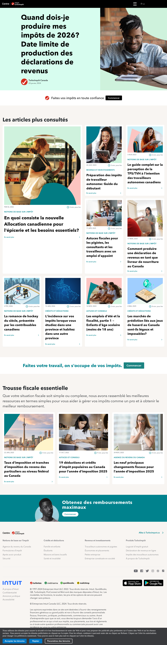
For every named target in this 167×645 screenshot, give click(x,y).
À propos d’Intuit (11, 589)
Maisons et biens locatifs (55, 554)
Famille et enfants (52, 546)
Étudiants (48, 550)
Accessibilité (8, 599)
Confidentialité (10, 592)
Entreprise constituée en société (100, 558)
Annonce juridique (11, 596)
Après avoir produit (12, 554)
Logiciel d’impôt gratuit (137, 546)
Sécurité (6, 558)
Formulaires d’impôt (12, 550)
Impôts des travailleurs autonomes (142, 554)
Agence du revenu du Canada (17, 546)
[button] (153, 4)
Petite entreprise (92, 554)
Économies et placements (97, 550)
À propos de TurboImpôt (138, 558)
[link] (42, 212)
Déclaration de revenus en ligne (141, 550)
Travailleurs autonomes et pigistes (101, 546)
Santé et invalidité (52, 558)
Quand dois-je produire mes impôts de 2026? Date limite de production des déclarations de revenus (50, 44)
